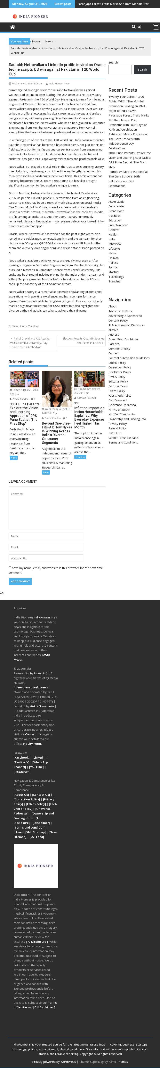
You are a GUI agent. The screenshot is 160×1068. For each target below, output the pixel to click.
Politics (113, 262)
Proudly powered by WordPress (54, 1062)
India (111, 239)
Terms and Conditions (123, 442)
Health (112, 234)
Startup (113, 272)
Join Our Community (121, 414)
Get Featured (117, 400)
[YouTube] (36, 767)
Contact (113, 353)
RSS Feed (36, 837)
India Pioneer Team (59, 83)
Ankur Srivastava (42, 706)
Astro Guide (116, 201)
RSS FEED (115, 433)
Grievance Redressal (122, 405)
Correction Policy (119, 367)
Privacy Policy (117, 424)
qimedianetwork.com (31, 687)
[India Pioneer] (12, 26)
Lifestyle (114, 248)
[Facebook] (21, 757)
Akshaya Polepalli (86, 398)
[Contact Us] (41, 795)
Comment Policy (119, 348)
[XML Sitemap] (35, 832)
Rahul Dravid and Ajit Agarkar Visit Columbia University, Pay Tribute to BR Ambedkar (30, 343)
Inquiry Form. (32, 743)
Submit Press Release (123, 438)
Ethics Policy (116, 391)
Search (113, 62)
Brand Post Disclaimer (123, 339)
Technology (116, 277)
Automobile (116, 206)
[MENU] (156, 27)
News (15, 326)
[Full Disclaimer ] (44, 1007)
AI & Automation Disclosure (126, 325)
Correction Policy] (28, 799)
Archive (113, 330)
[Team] (19, 832)
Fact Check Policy (119, 395)
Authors (113, 334)
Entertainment (118, 225)
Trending (33, 326)
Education (115, 220)
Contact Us (33, 734)
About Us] (22, 795)
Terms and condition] (30, 827)
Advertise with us (120, 311)
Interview (114, 244)
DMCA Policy (116, 377)
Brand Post (116, 211)
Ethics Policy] (36, 804)
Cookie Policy (117, 363)
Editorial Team (118, 386)
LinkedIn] (40, 757)
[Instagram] (22, 771)
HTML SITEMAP (119, 409)
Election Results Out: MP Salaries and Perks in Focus (83, 341)
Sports (23, 326)
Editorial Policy (118, 381)
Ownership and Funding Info (127, 419)
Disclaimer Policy (119, 372)
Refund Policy (117, 428)
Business (114, 216)
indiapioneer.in (43, 617)
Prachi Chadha (20, 399)
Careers (113, 344)
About (112, 306)
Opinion (113, 258)
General (113, 230)
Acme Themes (118, 1062)
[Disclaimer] (41, 823)
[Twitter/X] (22, 762)
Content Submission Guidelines (129, 358)
